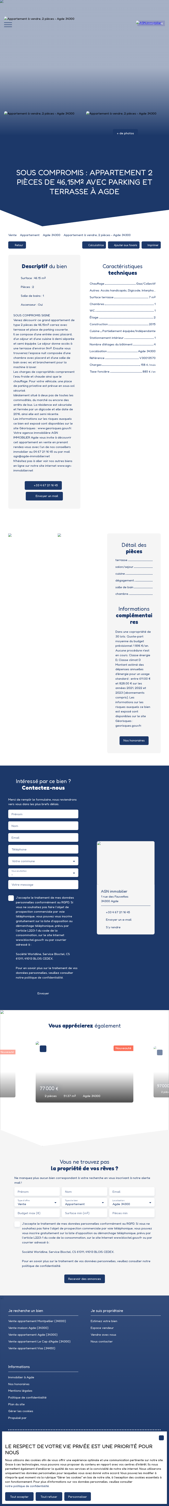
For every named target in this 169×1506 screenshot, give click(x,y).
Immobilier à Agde (21, 1377)
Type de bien (71, 1200)
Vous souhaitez (18, 871)
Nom (15, 826)
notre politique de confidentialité (27, 1486)
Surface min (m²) (77, 1213)
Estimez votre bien (104, 1321)
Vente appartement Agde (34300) (33, 1334)
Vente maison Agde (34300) (28, 1328)
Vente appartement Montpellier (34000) (37, 1321)
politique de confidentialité (44, 977)
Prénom (17, 814)
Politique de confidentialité (27, 1397)
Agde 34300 (51, 235)
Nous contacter (102, 1341)
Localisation (118, 1200)
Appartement (30, 235)
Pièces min (120, 1213)
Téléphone (19, 849)
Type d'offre (23, 1200)
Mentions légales (20, 1391)
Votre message (22, 884)
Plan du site (16, 1404)
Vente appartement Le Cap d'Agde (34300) (39, 1341)
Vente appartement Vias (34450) (31, 1348)
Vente (12, 235)
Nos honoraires (18, 1384)
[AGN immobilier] (150, 24)
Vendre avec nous (103, 1334)
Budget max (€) (29, 1213)
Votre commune (23, 861)
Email (15, 838)
